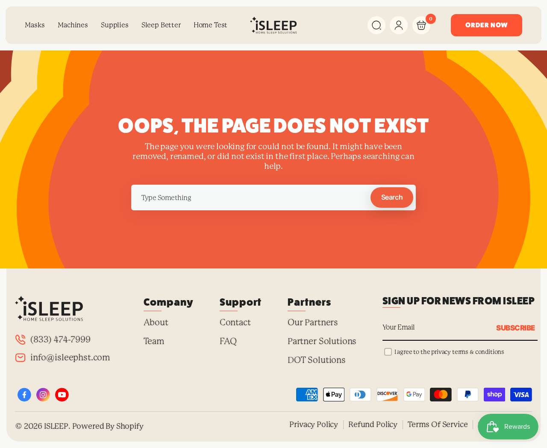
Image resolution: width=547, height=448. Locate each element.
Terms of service (438, 424)
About (156, 322)
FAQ (228, 341)
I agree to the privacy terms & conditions (449, 351)
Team (154, 341)
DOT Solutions (317, 360)
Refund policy (372, 424)
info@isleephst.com (70, 358)
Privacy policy (313, 424)
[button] (376, 25)
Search (392, 197)
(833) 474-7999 (60, 340)
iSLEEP (56, 426)
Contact (235, 322)
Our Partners (313, 322)
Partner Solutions (322, 341)
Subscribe (515, 327)
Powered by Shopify (108, 426)
